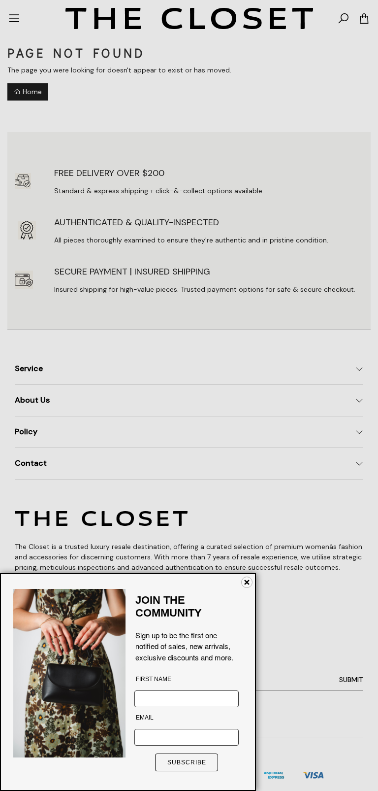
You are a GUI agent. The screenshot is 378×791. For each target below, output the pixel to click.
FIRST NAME (153, 679)
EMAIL (145, 717)
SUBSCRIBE (186, 762)
